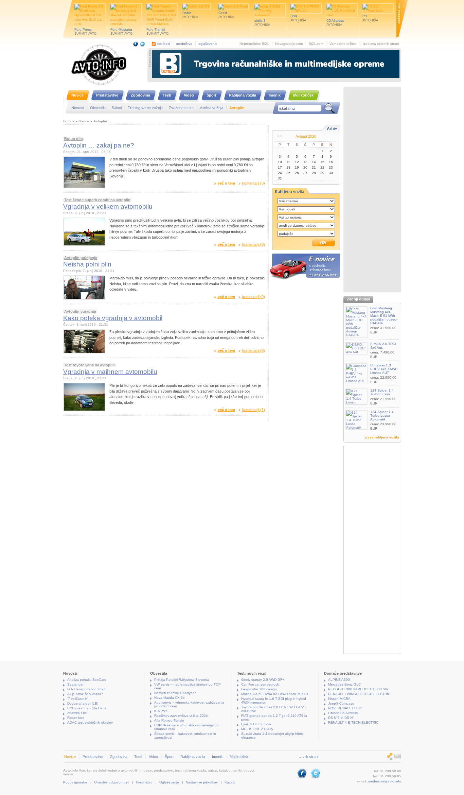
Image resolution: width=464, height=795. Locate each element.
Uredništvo (144, 782)
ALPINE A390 (339, 679)
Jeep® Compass (341, 703)
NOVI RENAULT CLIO (345, 708)
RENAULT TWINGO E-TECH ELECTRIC (359, 694)
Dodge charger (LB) (82, 703)
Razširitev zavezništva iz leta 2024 (181, 716)
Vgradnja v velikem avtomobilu (108, 206)
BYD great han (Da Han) (86, 708)
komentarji (253, 183)
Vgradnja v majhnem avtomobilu (110, 371)
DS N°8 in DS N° (341, 718)
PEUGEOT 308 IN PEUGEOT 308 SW (358, 689)
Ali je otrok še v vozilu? (85, 694)
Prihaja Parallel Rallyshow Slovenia (181, 679)
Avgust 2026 (306, 136)
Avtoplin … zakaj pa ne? (98, 145)
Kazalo (230, 782)
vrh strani (310, 757)
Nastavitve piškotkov (202, 782)
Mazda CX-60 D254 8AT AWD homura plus (274, 694)
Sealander (75, 684)
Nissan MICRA (339, 699)
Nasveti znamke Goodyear (175, 693)
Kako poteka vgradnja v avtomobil (112, 318)
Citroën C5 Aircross (343, 713)
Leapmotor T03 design (259, 689)
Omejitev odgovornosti (111, 782)
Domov (68, 121)
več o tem (226, 183)
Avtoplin (100, 121)
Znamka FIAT (77, 713)
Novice (83, 121)
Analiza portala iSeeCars (86, 679)
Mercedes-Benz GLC (344, 684)
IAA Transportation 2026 (86, 689)
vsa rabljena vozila (383, 437)
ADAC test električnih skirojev (90, 722)
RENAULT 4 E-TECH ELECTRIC (353, 722)
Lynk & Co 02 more (256, 724)
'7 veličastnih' (77, 699)
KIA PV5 (160, 711)
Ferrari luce (76, 718)
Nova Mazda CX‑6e (169, 697)
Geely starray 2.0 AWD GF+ (262, 679)
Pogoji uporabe (75, 782)
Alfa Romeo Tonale (169, 720)
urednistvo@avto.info (384, 781)
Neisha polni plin (87, 264)
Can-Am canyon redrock (260, 684)
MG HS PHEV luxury (257, 729)
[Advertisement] (372, 190)
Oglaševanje (169, 782)
